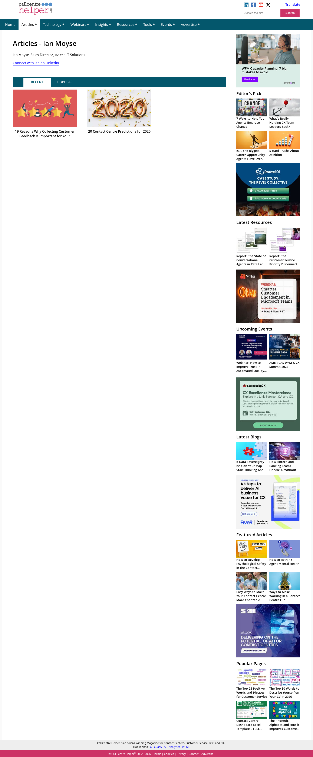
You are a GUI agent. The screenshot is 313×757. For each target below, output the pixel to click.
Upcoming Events (254, 329)
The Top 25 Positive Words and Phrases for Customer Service (251, 692)
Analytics (174, 747)
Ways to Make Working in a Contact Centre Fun (284, 596)
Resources (125, 24)
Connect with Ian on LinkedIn (36, 63)
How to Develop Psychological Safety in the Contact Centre (251, 566)
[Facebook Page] (253, 6)
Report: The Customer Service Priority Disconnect (283, 260)
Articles (28, 24)
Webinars (78, 24)
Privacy (181, 754)
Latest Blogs (248, 437)
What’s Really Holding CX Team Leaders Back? (281, 122)
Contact (194, 754)
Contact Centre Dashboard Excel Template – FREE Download (248, 727)
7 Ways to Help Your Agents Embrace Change (251, 122)
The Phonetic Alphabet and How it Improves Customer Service (284, 727)
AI (165, 747)
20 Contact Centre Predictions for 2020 (119, 131)
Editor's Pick (248, 93)
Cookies (169, 754)
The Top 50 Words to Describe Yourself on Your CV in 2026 (284, 692)
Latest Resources (254, 222)
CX (150, 747)
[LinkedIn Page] (246, 6)
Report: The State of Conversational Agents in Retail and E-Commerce (251, 262)
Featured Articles (254, 535)
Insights (101, 24)
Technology (52, 24)
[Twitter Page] (268, 6)
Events (166, 24)
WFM (185, 747)
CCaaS (158, 747)
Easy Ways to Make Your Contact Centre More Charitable (251, 596)
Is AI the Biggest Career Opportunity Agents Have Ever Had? (250, 157)
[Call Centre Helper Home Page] (36, 15)
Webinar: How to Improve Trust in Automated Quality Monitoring (250, 369)
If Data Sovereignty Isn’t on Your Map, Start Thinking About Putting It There (251, 468)
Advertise (189, 24)
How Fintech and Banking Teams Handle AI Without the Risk (282, 468)
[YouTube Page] (261, 6)
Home (10, 24)
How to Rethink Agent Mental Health (284, 562)
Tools (147, 24)
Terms (157, 754)
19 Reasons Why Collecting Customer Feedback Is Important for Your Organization (45, 136)
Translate (292, 4)
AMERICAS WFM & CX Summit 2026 (284, 365)
